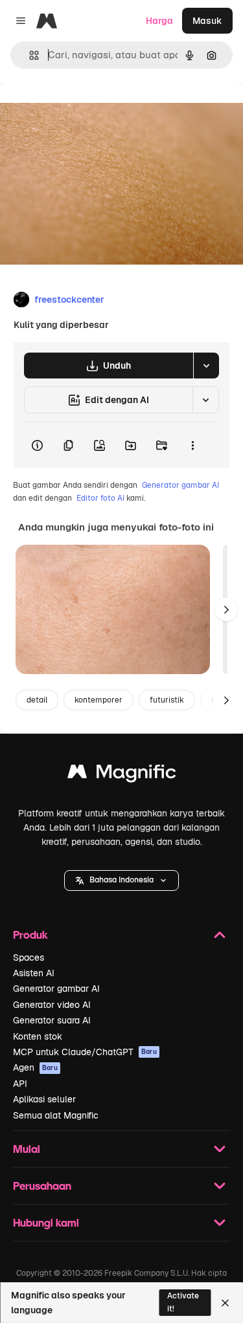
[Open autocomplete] (29, 55)
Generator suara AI (52, 1020)
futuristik (167, 700)
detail (37, 700)
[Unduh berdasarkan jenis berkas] (206, 365)
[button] (121, 880)
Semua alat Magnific (55, 1115)
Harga (159, 21)
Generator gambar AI (180, 485)
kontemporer (98, 700)
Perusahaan (42, 1185)
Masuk (207, 21)
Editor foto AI (100, 498)
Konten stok (37, 1036)
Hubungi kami (46, 1222)
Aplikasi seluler (44, 1099)
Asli (73, 111)
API (20, 1083)
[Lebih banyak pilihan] (192, 445)
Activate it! (183, 1302)
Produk (30, 934)
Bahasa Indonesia (121, 880)
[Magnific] (121, 775)
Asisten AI (33, 973)
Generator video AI (52, 1005)
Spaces (28, 957)
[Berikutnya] (226, 609)
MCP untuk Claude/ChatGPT (85, 1052)
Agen (35, 1067)
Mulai (26, 1148)
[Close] (225, 1303)
